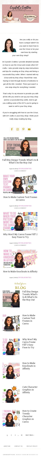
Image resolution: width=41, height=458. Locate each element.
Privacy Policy (32, 446)
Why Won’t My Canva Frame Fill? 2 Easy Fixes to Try (20, 235)
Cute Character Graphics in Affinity (29, 390)
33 (21, 435)
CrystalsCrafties (20, 13)
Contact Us (18, 446)
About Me (7, 446)
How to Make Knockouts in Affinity (20, 271)
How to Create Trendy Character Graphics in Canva (29, 416)
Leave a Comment (20, 171)
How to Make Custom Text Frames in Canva (20, 198)
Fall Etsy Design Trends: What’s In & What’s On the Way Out (20, 161)
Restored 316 (33, 454)
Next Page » (30, 435)
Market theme (21, 454)
